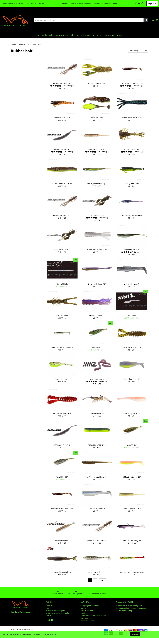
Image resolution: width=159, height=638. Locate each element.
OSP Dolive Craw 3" (62, 249)
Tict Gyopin (131, 315)
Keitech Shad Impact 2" (97, 149)
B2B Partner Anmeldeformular (105, 3)
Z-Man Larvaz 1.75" (132, 149)
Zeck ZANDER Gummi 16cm (62, 508)
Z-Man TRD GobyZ (97, 118)
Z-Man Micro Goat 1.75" (131, 347)
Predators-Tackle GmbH (24, 630)
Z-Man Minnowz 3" (131, 284)
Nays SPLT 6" (132, 445)
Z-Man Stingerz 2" (62, 379)
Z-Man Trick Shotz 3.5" (97, 284)
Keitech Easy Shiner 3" (97, 572)
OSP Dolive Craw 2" (97, 215)
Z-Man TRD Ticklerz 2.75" (132, 118)
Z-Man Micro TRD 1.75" (97, 445)
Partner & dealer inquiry (55, 611)
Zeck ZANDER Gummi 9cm (62, 347)
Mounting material (64, 35)
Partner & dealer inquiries (81, 3)
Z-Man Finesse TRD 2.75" (62, 184)
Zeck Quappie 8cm (131, 184)
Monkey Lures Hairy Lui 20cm (132, 572)
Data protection (87, 611)
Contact (65, 3)
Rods (44, 35)
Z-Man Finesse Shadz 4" (96, 477)
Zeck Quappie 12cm (62, 118)
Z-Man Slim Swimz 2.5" (132, 477)
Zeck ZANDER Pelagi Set (131, 540)
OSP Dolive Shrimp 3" (62, 83)
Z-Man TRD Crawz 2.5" (97, 83)
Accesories (98, 35)
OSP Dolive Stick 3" (62, 149)
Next (102, 580)
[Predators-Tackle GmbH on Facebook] (136, 3)
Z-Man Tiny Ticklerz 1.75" (97, 249)
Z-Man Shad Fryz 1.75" (132, 379)
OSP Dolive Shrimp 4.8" (96, 540)
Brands (120, 35)
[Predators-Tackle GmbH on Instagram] (142, 3)
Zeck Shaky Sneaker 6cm (132, 215)
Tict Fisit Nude (62, 284)
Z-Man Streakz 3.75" (132, 249)
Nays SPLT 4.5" (62, 477)
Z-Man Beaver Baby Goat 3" (62, 413)
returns (83, 608)
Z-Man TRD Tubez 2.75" (97, 315)
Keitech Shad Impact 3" (132, 508)
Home (13, 45)
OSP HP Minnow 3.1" (62, 540)
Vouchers (109, 35)
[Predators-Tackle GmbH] (15, 20)
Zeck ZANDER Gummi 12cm (132, 83)
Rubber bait (24, 45)
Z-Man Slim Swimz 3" (96, 508)
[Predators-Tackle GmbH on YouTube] (139, 3)
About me (49, 606)
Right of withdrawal (88, 620)
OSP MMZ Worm (97, 379)
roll (50, 35)
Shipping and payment (89, 606)
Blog (47, 608)
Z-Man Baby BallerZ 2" (132, 413)
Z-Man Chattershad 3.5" (61, 572)
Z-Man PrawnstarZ (97, 413)
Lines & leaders (83, 35)
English (151, 3)
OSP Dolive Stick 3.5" (62, 445)
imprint (83, 613)
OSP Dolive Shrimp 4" (62, 215)
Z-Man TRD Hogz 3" (62, 315)
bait (38, 35)
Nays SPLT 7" (97, 347)
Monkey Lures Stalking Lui (96, 184)
